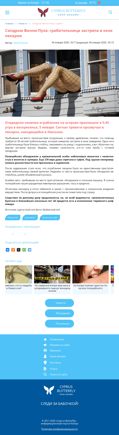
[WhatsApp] (24, 249)
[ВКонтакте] (7, 249)
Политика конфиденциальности (59, 429)
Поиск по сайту (58, 374)
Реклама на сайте (60, 345)
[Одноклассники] (13, 249)
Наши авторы (57, 356)
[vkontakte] (69, 411)
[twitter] (56, 411)
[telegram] (63, 411)
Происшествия (50, 217)
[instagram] (49, 411)
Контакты (55, 362)
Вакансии (55, 350)
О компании (57, 339)
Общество (12, 217)
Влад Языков (20, 42)
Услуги (53, 368)
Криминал (30, 217)
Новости (23, 23)
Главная (9, 23)
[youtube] (76, 411)
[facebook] (43, 411)
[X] (18, 249)
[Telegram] (29, 249)
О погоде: (81, 2)
